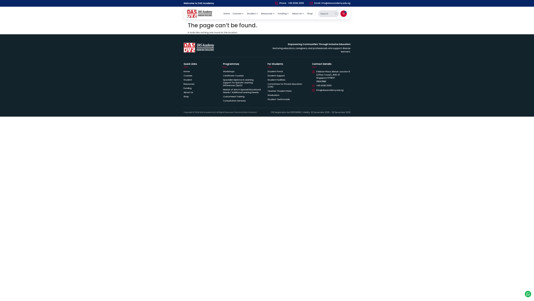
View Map (321, 81)
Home (226, 13)
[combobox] (325, 13)
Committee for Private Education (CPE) (285, 85)
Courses (237, 13)
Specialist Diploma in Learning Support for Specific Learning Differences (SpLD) (238, 82)
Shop (310, 13)
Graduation (273, 95)
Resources (266, 13)
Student (251, 13)
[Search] (336, 13)
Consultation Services (234, 100)
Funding (282, 13)
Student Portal (275, 71)
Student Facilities (276, 79)
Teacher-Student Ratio (280, 91)
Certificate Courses (233, 75)
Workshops (228, 71)
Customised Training (233, 96)
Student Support (276, 75)
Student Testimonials (279, 99)
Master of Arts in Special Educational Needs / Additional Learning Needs (242, 91)
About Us (297, 13)
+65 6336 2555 (296, 3)
